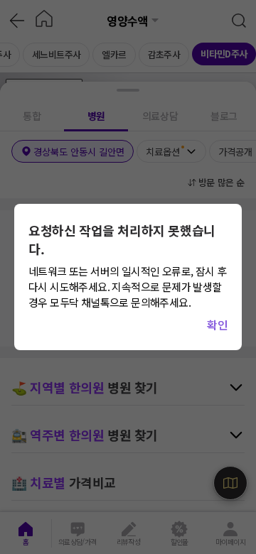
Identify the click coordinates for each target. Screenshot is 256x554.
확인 (217, 324)
